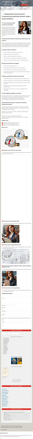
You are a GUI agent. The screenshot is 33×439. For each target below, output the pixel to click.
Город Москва (4, 389)
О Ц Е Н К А (5, 345)
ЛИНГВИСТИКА (6, 344)
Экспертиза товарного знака (16, 381)
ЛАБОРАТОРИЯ (5, 343)
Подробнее (18, 436)
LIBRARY (3, 10)
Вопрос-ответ (12, 7)
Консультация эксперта (16, 409)
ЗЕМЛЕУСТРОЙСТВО (6, 340)
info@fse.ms (24, 3)
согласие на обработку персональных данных (11, 318)
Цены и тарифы (20, 7)
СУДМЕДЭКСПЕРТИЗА (6, 341)
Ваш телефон (4, 311)
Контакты (28, 7)
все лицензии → (4, 377)
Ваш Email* (3, 305)
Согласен (0, 438)
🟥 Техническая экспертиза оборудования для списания (11, 244)
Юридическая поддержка (16, 330)
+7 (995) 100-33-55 (24, 2)
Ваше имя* (3, 307)
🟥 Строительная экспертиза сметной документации (11, 287)
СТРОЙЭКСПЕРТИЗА (6, 339)
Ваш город (3, 314)
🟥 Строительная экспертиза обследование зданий (10, 123)
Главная (4, 7)
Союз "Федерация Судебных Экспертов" (16, 427)
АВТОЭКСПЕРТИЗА (6, 342)
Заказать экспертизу (24, 4)
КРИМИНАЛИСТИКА (6, 338)
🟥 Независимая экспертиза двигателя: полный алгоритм (11, 122)
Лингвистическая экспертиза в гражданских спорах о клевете (11, 115)
